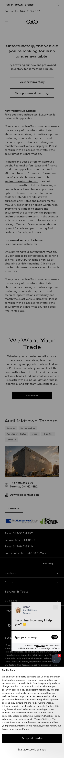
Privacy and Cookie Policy (15, 728)
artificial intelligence (28, 648)
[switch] (56, 658)
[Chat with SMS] (54, 637)
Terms (57, 648)
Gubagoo (40, 645)
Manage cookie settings (32, 749)
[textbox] (36, 637)
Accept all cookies (32, 738)
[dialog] (32, 712)
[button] (36, 626)
